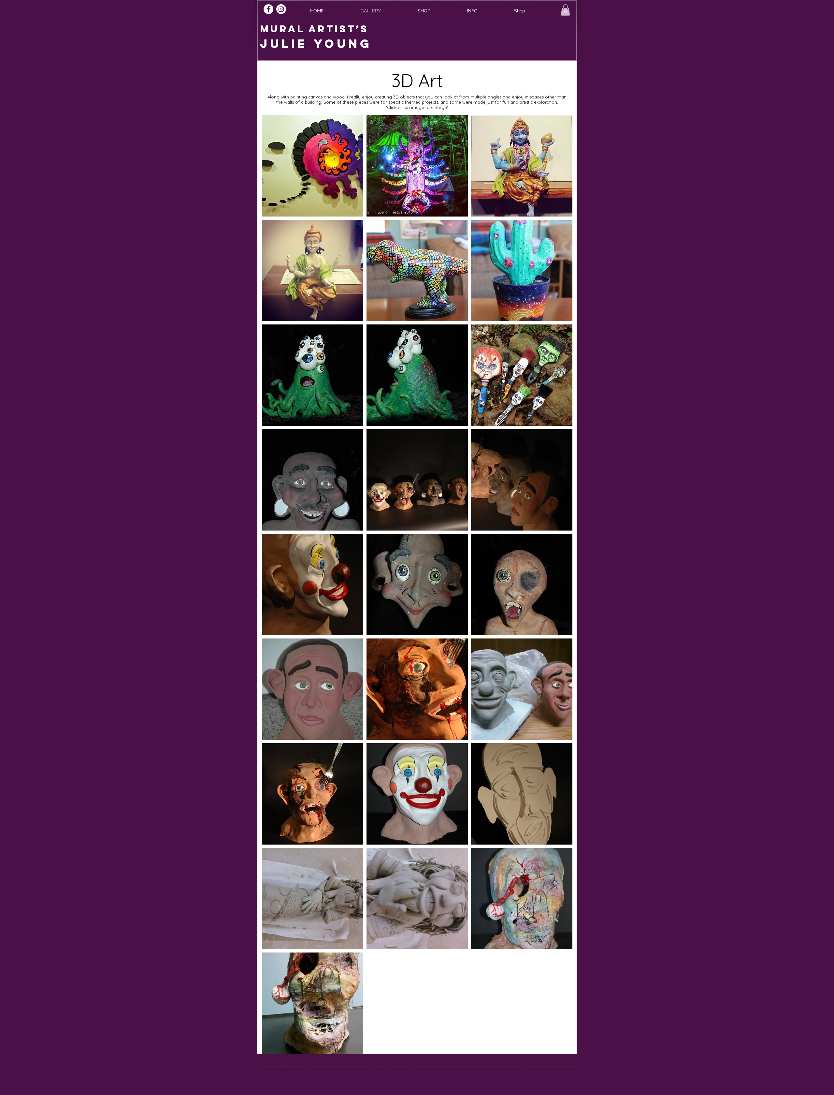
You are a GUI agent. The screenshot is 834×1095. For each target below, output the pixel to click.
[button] (472, 11)
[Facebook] (268, 9)
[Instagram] (281, 9)
